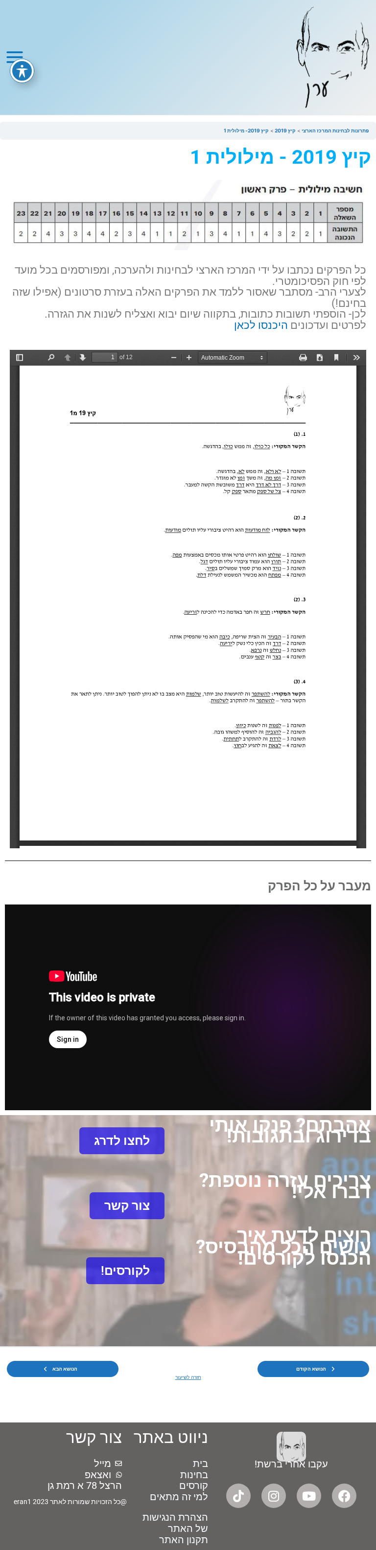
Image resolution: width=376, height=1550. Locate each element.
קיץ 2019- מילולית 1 (246, 130)
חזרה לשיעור (188, 1377)
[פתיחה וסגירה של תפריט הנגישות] (22, 71)
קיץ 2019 (285, 130)
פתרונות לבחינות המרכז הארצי (335, 130)
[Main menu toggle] (14, 57)
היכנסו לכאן (261, 325)
